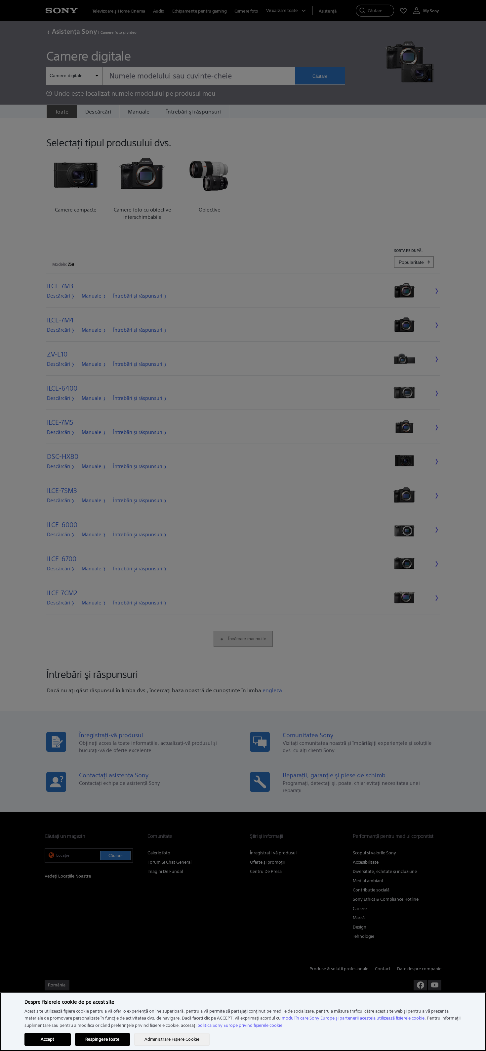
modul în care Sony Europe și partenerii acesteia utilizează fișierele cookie (353, 1018)
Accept (48, 1039)
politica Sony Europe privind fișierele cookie (239, 1025)
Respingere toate (102, 1039)
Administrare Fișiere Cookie (172, 1039)
